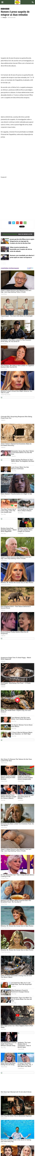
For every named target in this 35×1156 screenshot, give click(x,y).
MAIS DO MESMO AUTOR (25, 234)
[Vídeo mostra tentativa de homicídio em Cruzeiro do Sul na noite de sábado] (5, 249)
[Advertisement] (17, 50)
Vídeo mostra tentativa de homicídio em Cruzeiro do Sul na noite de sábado (21, 249)
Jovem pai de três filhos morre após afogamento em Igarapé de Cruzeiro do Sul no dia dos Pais (22, 241)
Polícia (7, 8)
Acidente (3, 243)
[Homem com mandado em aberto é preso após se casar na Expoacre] (5, 257)
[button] (32, 2)
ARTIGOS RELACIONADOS (10, 234)
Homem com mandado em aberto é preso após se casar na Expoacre (22, 256)
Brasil (2, 8)
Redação (5, 17)
